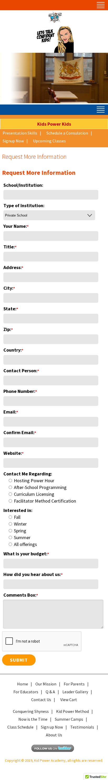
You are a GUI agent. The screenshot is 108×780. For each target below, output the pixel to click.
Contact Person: (21, 371)
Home (22, 683)
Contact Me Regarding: (27, 474)
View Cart (68, 699)
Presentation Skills (20, 133)
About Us (54, 734)
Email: (10, 412)
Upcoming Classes (49, 140)
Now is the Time (32, 719)
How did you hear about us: (32, 574)
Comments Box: (20, 595)
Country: (13, 350)
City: (9, 288)
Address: (13, 267)
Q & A (50, 691)
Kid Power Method (72, 711)
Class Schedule (20, 727)
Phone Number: (20, 391)
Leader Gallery (75, 691)
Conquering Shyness (31, 711)
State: (10, 309)
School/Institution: (23, 185)
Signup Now (13, 140)
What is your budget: (26, 554)
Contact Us (41, 699)
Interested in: (18, 510)
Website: (13, 453)
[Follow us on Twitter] (54, 751)
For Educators (25, 691)
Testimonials (82, 727)
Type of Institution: (24, 205)
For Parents (74, 683)
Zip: (8, 329)
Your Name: (15, 226)
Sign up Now (52, 727)
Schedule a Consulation (67, 133)
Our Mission (45, 683)
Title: (9, 247)
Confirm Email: (19, 432)
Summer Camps (69, 719)
